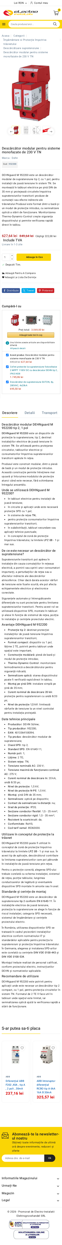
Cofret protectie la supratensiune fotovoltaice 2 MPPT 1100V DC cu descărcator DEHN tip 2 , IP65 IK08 (34, 370)
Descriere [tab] (10, 412)
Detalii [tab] (30, 412)
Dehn (15, 158)
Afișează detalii (17, 348)
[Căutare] (55, 24)
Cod (5, 164)
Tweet (30, 290)
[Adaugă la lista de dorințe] (22, 1048)
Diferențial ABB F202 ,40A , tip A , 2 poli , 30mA (15, 1084)
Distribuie (13, 290)
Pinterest (47, 290)
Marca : (6, 158)
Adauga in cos (34, 257)
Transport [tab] (49, 412)
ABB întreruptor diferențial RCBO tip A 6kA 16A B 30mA (46, 1086)
